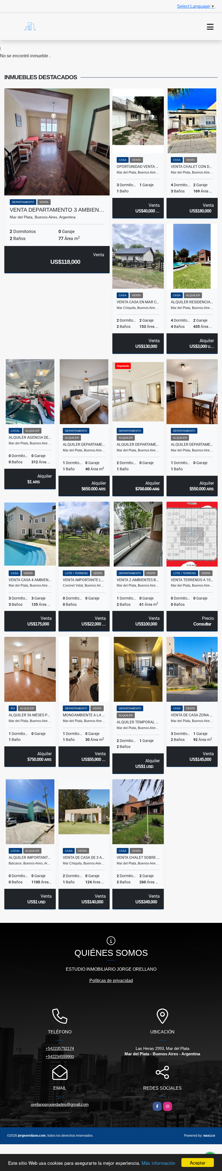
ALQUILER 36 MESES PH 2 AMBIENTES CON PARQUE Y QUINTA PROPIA (30, 715)
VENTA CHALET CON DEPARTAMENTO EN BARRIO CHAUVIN (192, 166)
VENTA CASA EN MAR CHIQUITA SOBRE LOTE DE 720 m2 (138, 302)
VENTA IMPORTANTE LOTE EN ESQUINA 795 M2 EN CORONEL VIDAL (84, 580)
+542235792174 (59, 1048)
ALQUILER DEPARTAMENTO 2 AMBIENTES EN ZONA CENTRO (192, 444)
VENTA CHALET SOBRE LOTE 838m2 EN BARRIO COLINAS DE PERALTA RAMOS (138, 857)
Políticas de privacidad (111, 980)
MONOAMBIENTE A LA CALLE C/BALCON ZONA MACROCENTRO (84, 715)
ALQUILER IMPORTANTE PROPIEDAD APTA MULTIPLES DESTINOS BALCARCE (30, 857)
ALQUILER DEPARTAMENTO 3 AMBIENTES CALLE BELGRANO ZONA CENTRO (138, 444)
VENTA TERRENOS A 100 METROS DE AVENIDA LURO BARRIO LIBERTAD (192, 580)
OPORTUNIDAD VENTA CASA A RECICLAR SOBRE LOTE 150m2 (138, 166)
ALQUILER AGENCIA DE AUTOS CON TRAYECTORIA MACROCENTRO (30, 437)
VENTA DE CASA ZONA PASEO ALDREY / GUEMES (192, 715)
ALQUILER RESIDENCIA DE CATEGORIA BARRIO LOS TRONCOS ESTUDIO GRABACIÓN (192, 302)
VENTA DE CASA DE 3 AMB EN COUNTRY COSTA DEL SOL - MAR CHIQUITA (84, 857)
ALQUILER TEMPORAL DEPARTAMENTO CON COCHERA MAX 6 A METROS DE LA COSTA (138, 722)
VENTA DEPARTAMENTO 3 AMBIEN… (57, 210)
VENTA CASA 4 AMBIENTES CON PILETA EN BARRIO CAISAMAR (30, 580)
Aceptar (197, 1162)
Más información (158, 1162)
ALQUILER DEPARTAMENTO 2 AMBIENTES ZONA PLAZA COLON (84, 444)
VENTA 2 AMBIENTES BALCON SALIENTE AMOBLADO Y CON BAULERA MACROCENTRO (138, 580)
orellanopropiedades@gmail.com (60, 1104)
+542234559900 (59, 1056)
